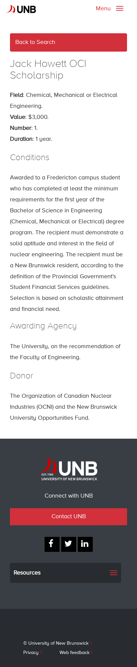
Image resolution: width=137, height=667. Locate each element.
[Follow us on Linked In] (85, 544)
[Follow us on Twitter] (68, 544)
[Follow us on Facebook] (52, 544)
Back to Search (35, 42)
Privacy (31, 652)
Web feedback (74, 652)
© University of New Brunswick (55, 643)
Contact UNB (69, 517)
